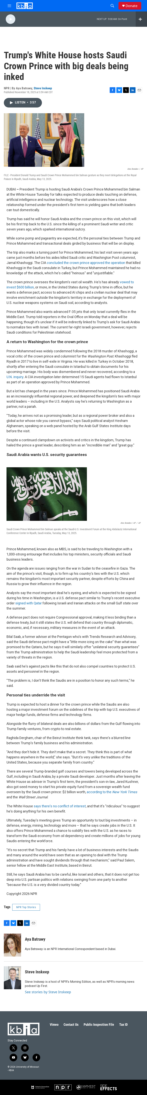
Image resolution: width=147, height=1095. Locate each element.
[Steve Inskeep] (12, 977)
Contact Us (71, 1025)
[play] (10, 19)
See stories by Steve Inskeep (48, 992)
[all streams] (141, 19)
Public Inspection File (99, 1025)
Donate (131, 6)
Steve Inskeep (43, 88)
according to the (112, 792)
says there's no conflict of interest (60, 806)
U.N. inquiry (15, 377)
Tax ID (123, 1025)
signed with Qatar (28, 603)
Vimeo (54, 1025)
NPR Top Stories (26, 907)
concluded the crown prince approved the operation (86, 263)
